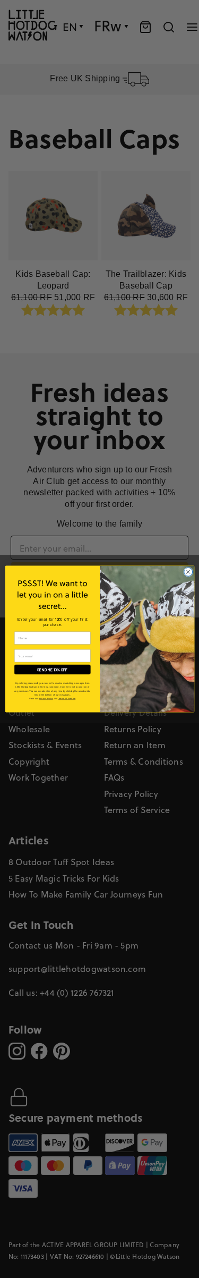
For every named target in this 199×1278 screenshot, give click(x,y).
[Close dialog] (188, 572)
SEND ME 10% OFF (52, 669)
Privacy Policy (46, 698)
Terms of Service (66, 698)
